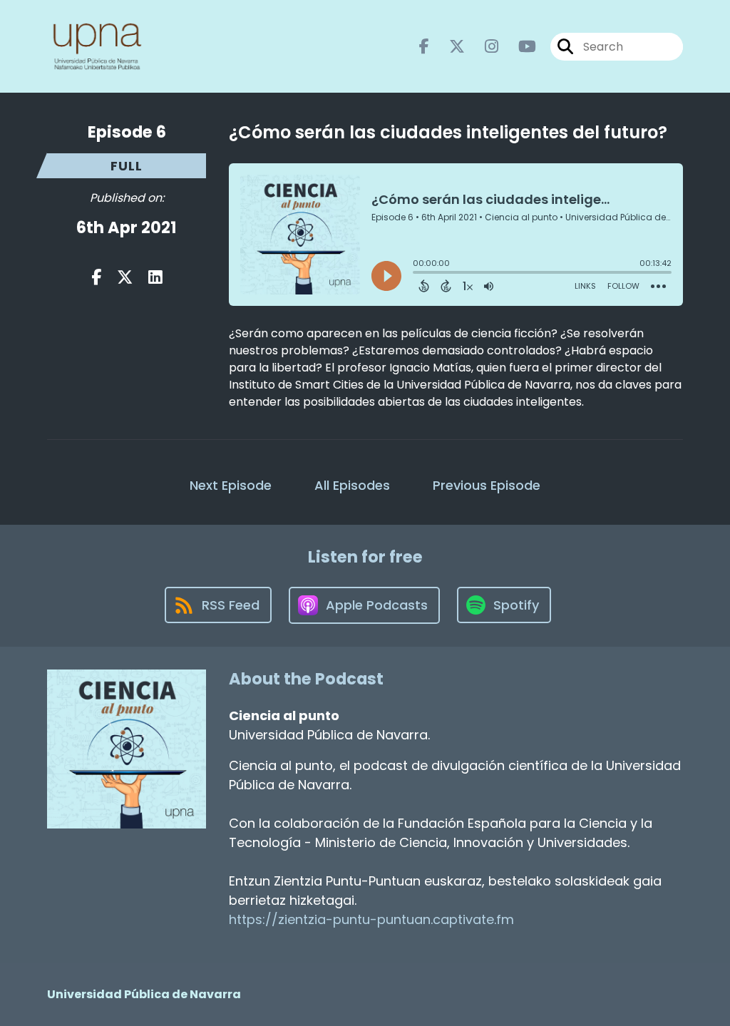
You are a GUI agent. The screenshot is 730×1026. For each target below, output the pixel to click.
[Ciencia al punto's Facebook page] (424, 47)
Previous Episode (486, 485)
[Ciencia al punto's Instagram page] (483, 47)
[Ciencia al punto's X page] (448, 47)
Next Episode (231, 485)
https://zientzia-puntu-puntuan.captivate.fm (371, 919)
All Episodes (352, 485)
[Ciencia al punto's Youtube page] (518, 47)
